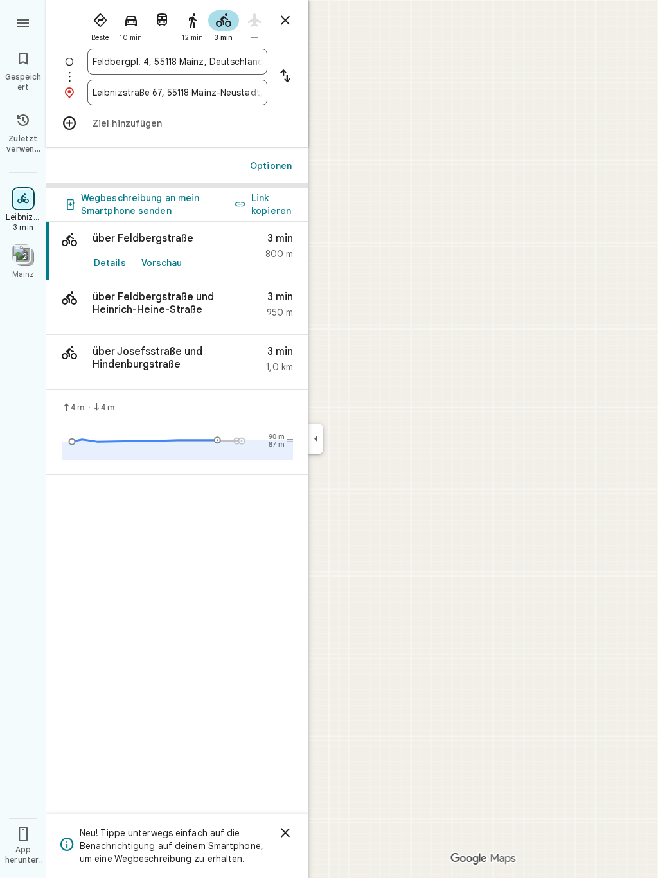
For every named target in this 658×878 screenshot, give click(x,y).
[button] (177, 307)
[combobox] (177, 62)
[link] (177, 251)
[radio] (100, 24)
